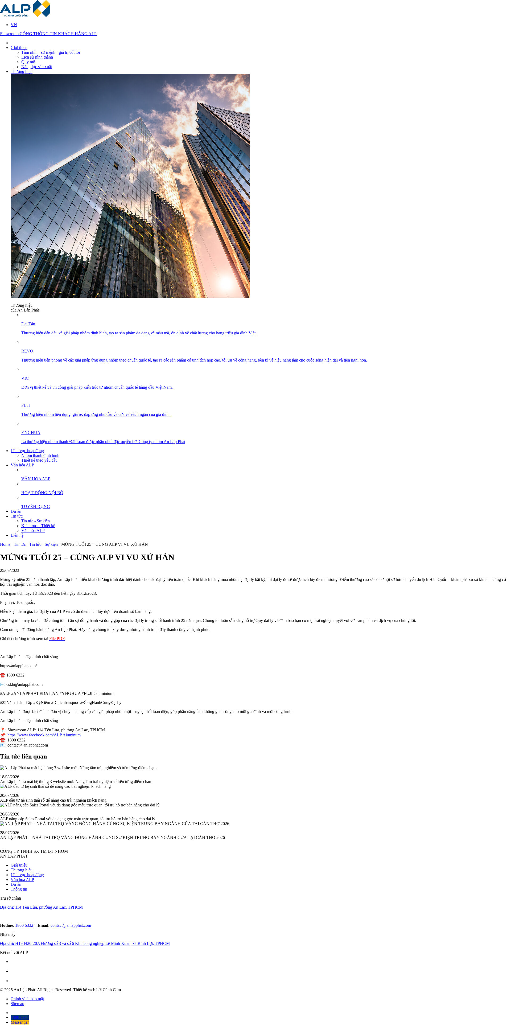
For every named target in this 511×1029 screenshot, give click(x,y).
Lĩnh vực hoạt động (27, 450)
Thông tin (19, 889)
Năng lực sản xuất (36, 66)
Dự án (16, 511)
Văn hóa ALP (22, 465)
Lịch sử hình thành (37, 57)
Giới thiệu (19, 47)
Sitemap (17, 1003)
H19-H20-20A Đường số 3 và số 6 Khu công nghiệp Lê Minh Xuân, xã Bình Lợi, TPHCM (85, 943)
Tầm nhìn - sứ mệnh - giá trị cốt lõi (50, 52)
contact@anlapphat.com (71, 925)
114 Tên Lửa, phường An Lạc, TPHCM (41, 907)
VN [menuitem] (14, 24)
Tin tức (17, 516)
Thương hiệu (21, 71)
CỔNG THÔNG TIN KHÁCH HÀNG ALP (58, 33)
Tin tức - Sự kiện (35, 521)
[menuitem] (14, 24)
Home (5, 544)
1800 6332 (24, 925)
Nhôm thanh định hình (40, 455)
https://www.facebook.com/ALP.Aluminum (44, 735)
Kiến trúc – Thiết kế (38, 525)
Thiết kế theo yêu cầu (39, 460)
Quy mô (28, 62)
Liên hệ (17, 535)
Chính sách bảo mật (27, 999)
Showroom (10, 33)
